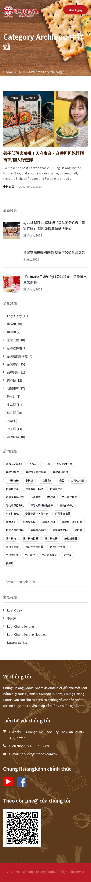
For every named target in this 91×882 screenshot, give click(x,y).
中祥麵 (14, 98)
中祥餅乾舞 (12, 480)
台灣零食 (13, 364)
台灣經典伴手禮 (17, 356)
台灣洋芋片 (56, 488)
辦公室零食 (12, 546)
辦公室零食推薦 (34, 546)
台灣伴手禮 (12, 488)
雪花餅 (11, 429)
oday (33, 464)
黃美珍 (10, 563)
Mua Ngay (76, 10)
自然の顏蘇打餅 (15, 530)
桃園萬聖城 (29, 522)
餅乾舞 (67, 555)
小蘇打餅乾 (12, 513)
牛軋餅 (11, 404)
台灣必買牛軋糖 (34, 488)
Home (8, 71)
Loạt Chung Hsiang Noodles (26, 634)
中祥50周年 (12, 472)
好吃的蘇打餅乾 (15, 505)
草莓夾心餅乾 (38, 530)
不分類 (11, 618)
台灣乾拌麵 (14, 348)
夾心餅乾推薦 (69, 497)
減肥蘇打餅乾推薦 (72, 522)
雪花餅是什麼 (49, 555)
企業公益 (13, 340)
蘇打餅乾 (11, 538)
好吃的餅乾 (66, 505)
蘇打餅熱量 (70, 538)
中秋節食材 (46, 480)
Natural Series (17, 642)
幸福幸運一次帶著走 (36, 513)
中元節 (46, 464)
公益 (61, 480)
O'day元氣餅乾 (14, 464)
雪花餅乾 (30, 555)
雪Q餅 (11, 421)
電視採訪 (13, 437)
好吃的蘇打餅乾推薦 (41, 505)
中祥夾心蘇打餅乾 (36, 472)
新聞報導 (13, 388)
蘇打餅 (11, 413)
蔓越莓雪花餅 (60, 530)
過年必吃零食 (57, 546)
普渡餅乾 (11, 522)
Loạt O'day (14, 316)
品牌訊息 (31, 98)
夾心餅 (11, 380)
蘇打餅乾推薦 (30, 538)
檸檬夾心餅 (48, 522)
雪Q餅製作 (12, 555)
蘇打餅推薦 (51, 538)
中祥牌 (11, 324)
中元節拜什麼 (64, 464)
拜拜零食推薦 (62, 513)
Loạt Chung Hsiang (20, 626)
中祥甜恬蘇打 (60, 472)
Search (83, 581)
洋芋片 (11, 396)
